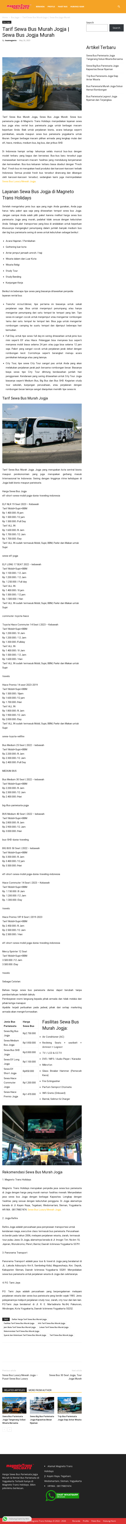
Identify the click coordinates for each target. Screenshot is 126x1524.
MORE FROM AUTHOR (40, 1390)
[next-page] (10, 1430)
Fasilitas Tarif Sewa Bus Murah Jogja (19, 1323)
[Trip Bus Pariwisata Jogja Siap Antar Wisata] (70, 1405)
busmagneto (11, 40)
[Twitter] (13, 48)
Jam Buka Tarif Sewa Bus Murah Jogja (20, 1327)
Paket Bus (62, 6)
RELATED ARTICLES (14, 1390)
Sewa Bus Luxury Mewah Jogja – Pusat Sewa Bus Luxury (20, 1377)
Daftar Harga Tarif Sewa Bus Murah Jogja (29, 1319)
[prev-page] (4, 1430)
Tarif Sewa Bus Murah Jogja (61, 1335)
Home (5, 17)
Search (90, 22)
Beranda (40, 6)
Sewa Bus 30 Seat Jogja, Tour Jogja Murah (65, 1377)
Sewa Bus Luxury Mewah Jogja (19, 181)
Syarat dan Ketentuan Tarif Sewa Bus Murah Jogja (25, 1335)
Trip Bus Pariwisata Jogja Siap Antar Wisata (102, 78)
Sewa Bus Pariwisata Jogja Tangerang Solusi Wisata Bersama (13, 1419)
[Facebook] (5, 48)
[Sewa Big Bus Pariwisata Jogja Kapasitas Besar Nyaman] (42, 1405)
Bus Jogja (15, 17)
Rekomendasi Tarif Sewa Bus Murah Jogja (21, 1331)
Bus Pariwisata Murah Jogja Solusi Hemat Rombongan (104, 88)
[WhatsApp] (28, 48)
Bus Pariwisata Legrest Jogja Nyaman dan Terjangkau (101, 98)
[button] (119, 6)
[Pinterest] (20, 48)
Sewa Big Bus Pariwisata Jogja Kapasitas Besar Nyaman (42, 1419)
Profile (51, 6)
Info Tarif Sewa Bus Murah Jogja (51, 1323)
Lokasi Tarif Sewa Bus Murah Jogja (53, 1327)
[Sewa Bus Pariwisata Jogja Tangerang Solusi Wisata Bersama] (14, 1405)
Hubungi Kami (77, 6)
